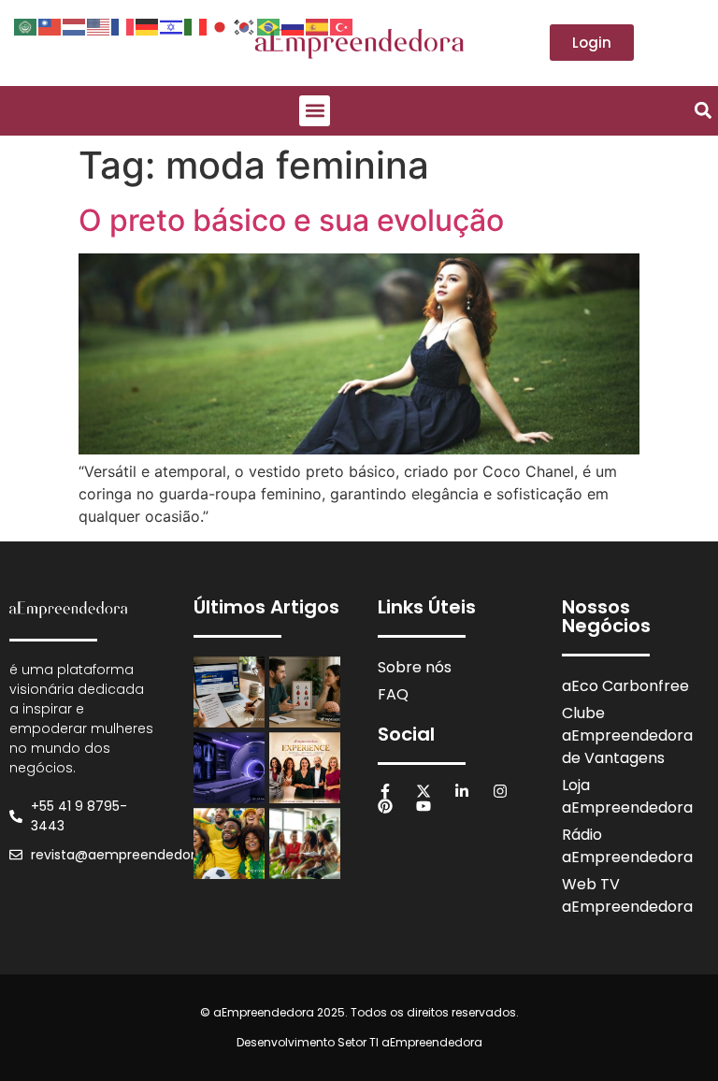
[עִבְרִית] (172, 25)
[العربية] (26, 25)
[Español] (318, 25)
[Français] (123, 25)
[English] (99, 25)
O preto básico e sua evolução (291, 220)
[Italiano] (196, 25)
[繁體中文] (50, 25)
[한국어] (245, 25)
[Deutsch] (148, 25)
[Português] (269, 25)
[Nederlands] (75, 25)
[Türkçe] (342, 25)
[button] (314, 110)
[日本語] (220, 25)
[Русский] (293, 25)
